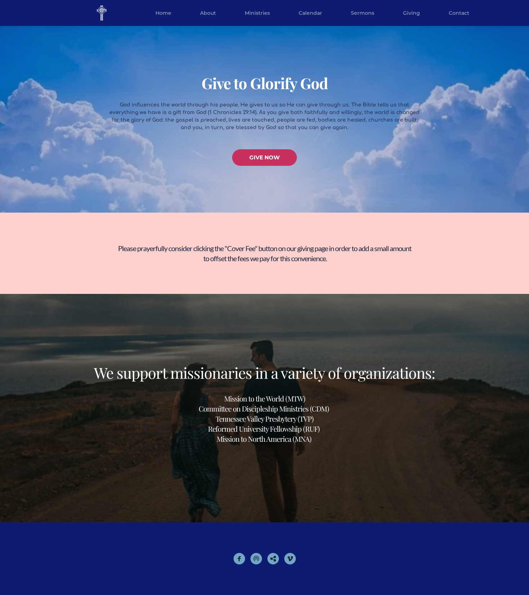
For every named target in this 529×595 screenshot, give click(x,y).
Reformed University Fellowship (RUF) (264, 428)
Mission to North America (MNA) (264, 439)
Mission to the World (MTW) (264, 398)
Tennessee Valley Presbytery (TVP (264, 418)
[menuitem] (163, 13)
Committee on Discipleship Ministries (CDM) (264, 408)
